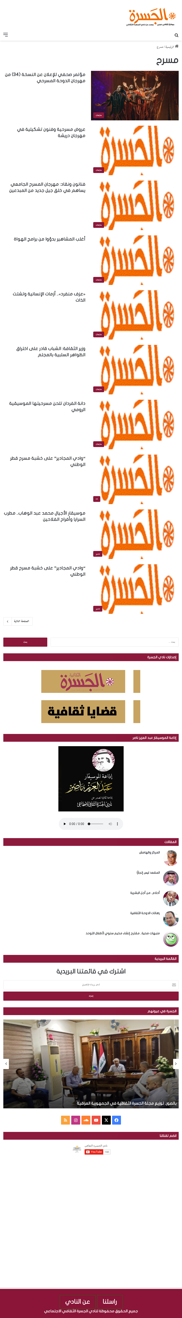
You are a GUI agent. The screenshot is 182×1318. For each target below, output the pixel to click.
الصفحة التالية (21, 621)
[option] (91, 1064)
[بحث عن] (176, 35)
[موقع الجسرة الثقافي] (151, 15)
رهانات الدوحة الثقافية (145, 913)
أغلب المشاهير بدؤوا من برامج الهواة (49, 239)
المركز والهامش (149, 852)
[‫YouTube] (96, 1120)
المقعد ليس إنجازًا (148, 872)
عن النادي (77, 1301)
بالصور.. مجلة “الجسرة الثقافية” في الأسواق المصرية (132, 1103)
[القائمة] (5, 35)
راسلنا (110, 1301)
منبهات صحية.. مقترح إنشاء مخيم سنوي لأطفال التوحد (123, 933)
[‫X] (106, 1120)
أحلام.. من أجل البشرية (145, 893)
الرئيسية (170, 47)
